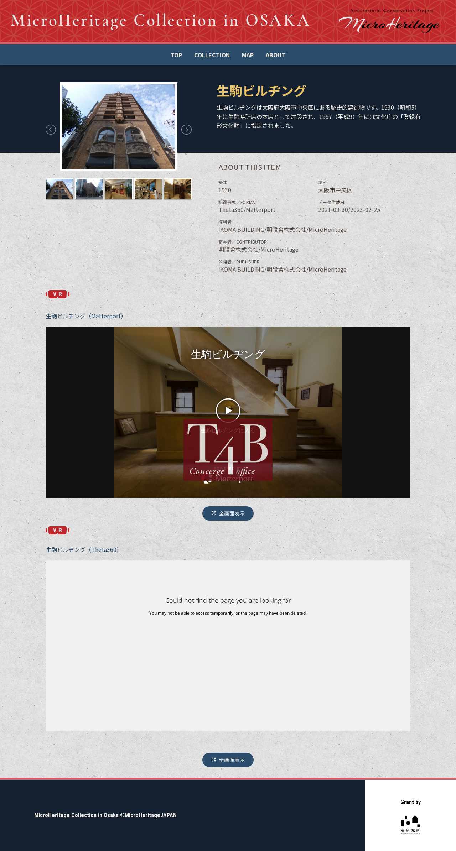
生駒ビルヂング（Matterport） (86, 316)
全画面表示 (232, 513)
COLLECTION (212, 55)
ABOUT (276, 55)
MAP (248, 55)
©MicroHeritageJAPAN (148, 815)
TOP (176, 55)
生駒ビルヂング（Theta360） (84, 549)
